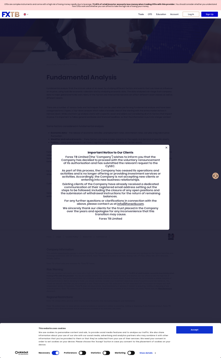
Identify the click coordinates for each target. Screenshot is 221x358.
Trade (141, 14)
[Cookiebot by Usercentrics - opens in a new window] (21, 353)
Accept (194, 329)
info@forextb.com (130, 204)
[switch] (82, 353)
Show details (146, 353)
